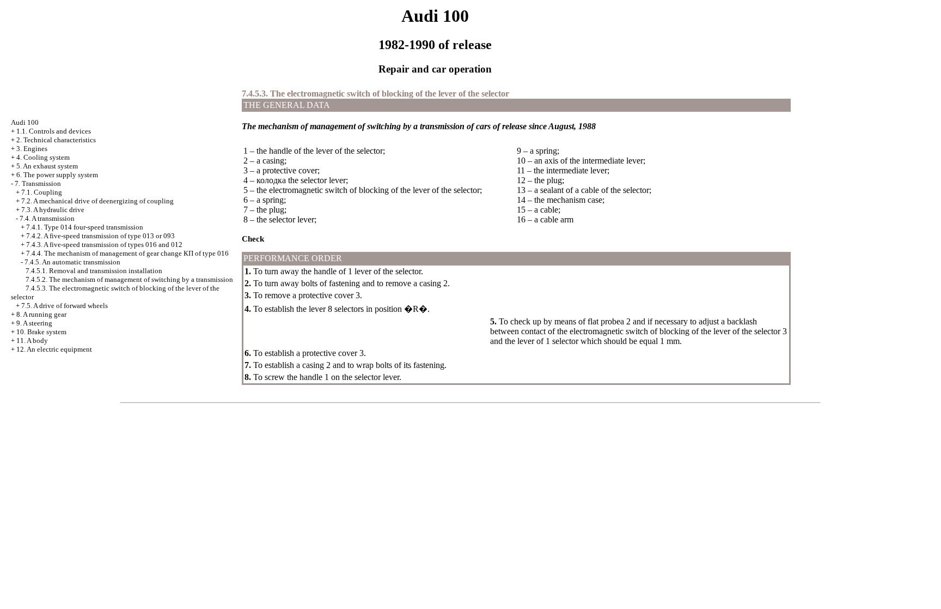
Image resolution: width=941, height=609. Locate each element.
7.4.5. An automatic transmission (72, 262)
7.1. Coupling (41, 192)
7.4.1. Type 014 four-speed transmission (84, 227)
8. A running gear (41, 314)
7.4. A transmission (47, 218)
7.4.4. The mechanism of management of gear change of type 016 (127, 253)
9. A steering (34, 323)
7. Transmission (38, 183)
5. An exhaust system (47, 166)
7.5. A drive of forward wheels (64, 306)
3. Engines (31, 148)
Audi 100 (25, 122)
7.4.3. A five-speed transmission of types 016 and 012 (104, 244)
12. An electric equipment (54, 349)
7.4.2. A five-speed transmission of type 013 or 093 (100, 236)
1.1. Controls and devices (53, 131)
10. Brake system (41, 332)
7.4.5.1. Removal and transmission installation (94, 271)
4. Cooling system (43, 157)
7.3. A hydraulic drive (52, 210)
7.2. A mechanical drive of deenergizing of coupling (97, 201)
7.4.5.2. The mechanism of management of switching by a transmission (129, 279)
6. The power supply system (57, 175)
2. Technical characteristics (56, 140)
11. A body (32, 340)
